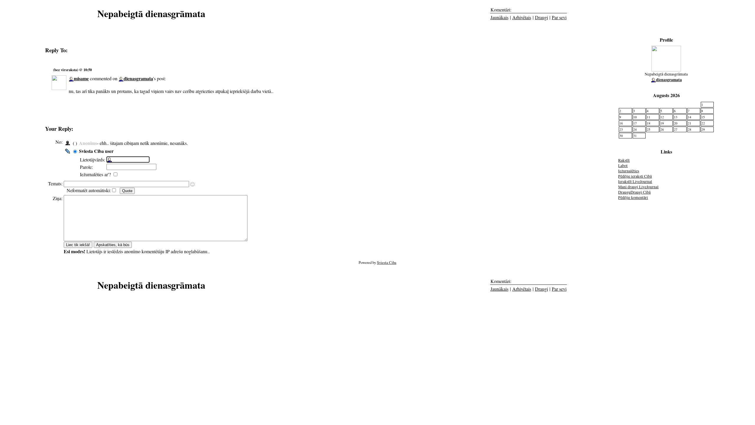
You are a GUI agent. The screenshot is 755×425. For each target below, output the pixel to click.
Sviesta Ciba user (96, 151)
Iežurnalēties (628, 171)
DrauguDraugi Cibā (634, 192)
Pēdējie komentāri (633, 197)
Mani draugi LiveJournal (638, 186)
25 (648, 129)
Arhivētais (521, 17)
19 (662, 123)
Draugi (541, 17)
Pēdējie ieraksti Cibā (635, 176)
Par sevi (559, 17)
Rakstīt (624, 160)
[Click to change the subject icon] (192, 184)
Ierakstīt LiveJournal (635, 181)
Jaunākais (499, 17)
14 (689, 117)
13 (675, 117)
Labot (623, 165)
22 (703, 123)
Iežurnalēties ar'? (96, 174)
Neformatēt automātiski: (89, 190)
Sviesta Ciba (386, 262)
